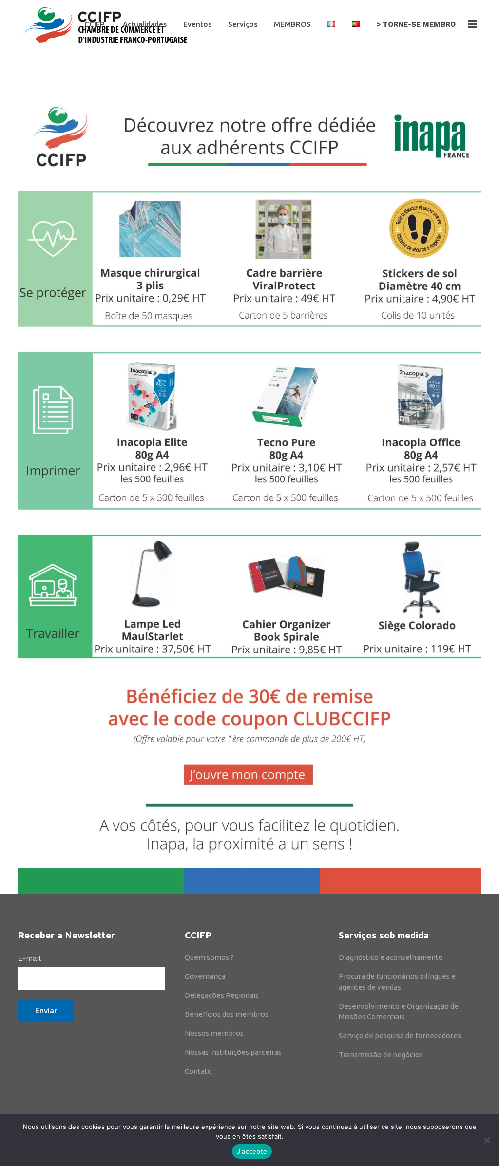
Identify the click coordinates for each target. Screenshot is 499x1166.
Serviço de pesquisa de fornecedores (400, 1036)
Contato (198, 1071)
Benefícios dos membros (227, 1014)
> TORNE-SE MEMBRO (416, 24)
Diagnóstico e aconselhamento (391, 957)
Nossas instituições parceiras (233, 1052)
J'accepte (252, 1151)
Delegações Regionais (222, 995)
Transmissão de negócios (381, 1055)
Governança (205, 976)
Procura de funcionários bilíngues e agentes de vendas (397, 981)
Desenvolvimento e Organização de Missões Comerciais (399, 1011)
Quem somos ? (209, 957)
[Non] (487, 1140)
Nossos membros (214, 1033)
